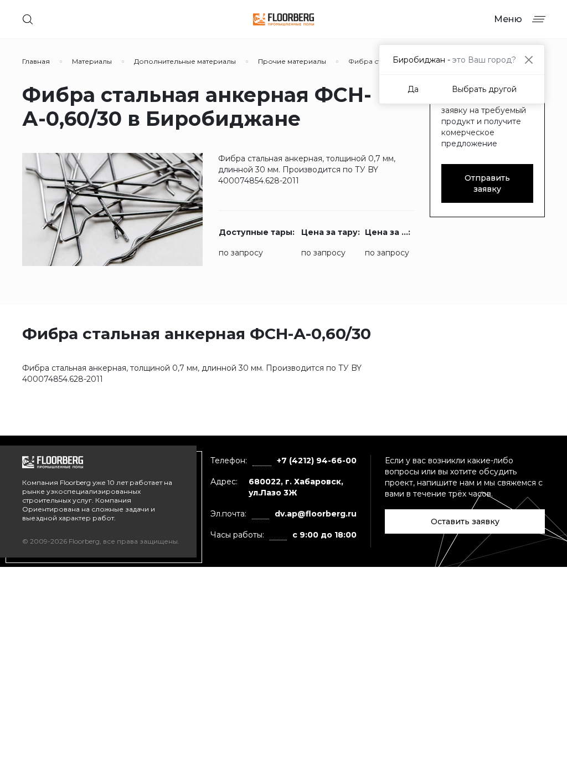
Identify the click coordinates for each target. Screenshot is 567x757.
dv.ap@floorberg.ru (316, 514)
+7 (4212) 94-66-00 (317, 461)
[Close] (528, 59)
